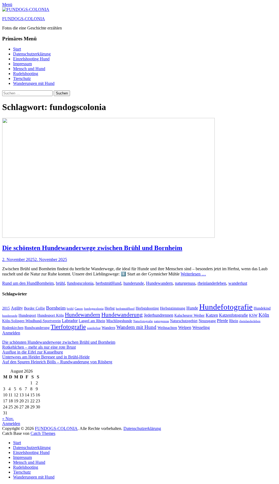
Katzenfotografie (233, 315)
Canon (79, 308)
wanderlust (237, 283)
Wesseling (201, 327)
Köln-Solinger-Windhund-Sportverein (31, 321)
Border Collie (34, 308)
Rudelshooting (25, 73)
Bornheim (45, 283)
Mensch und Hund (29, 68)
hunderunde (133, 283)
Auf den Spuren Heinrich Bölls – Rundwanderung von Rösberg (57, 362)
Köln (264, 315)
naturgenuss (185, 283)
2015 (6, 308)
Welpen (184, 327)
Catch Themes (43, 433)
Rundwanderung (37, 328)
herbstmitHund (108, 283)
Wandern (108, 328)
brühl (60, 283)
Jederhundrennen (158, 315)
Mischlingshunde (119, 321)
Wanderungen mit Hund (33, 83)
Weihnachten (167, 328)
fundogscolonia (80, 283)
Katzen (212, 315)
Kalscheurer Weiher (189, 315)
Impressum (22, 63)
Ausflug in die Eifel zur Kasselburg (32, 352)
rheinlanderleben (212, 283)
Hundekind (262, 308)
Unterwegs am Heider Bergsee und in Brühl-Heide (46, 357)
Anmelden (11, 333)
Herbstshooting (147, 308)
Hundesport (27, 315)
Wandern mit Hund (136, 327)
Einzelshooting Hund (31, 59)
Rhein (233, 321)
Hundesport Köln (50, 315)
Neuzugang (207, 321)
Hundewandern (159, 283)
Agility (17, 308)
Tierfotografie (68, 326)
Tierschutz (22, 78)
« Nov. (8, 418)
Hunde (192, 308)
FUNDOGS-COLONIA (23, 18)
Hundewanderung (122, 315)
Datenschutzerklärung (32, 54)
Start (17, 49)
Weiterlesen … (193, 274)
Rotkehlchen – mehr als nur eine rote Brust (39, 347)
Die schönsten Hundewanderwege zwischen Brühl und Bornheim (92, 247)
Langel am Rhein (92, 321)
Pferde (222, 320)
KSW (253, 315)
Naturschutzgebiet (184, 321)
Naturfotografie (143, 321)
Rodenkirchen (12, 328)
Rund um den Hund (19, 283)
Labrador (70, 320)
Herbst (110, 308)
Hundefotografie (226, 306)
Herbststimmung (172, 308)
